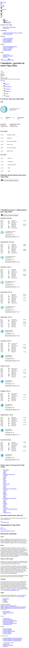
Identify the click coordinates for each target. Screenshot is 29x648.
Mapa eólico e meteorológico (9, 27)
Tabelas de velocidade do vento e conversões (12, 32)
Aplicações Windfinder (8, 38)
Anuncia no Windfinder (8, 47)
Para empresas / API (7, 42)
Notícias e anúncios (7, 49)
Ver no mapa (5, 59)
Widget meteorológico (8, 34)
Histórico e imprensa (7, 39)
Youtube (19, 640)
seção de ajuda (21, 596)
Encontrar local (5, 522)
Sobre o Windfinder (7, 40)
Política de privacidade (8, 55)
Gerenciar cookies (7, 50)
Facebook (12, 59)
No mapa (3, 80)
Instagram (20, 639)
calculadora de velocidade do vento (11, 590)
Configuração (8, 22)
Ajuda (6, 20)
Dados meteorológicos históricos (10, 46)
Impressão (5, 57)
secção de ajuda (13, 573)
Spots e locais (6, 28)
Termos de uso (6, 54)
